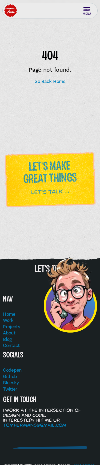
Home (9, 314)
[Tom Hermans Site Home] (10, 10)
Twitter (10, 389)
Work (8, 320)
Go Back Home (49, 81)
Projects (11, 326)
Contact (11, 345)
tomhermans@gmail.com (34, 425)
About (9, 333)
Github (10, 376)
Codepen (12, 370)
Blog (7, 339)
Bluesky (11, 382)
